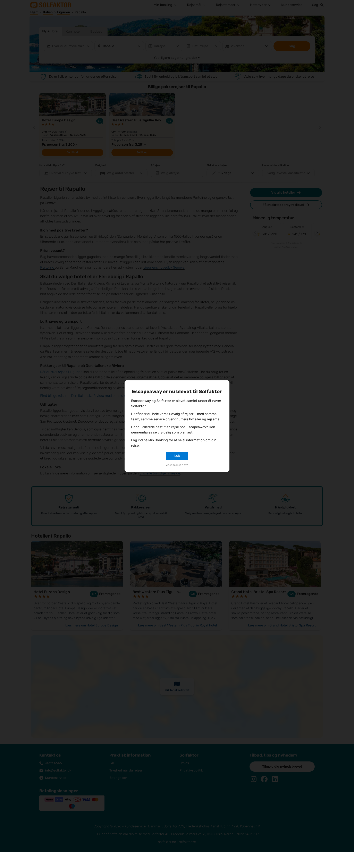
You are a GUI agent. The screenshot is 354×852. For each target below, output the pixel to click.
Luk (177, 456)
